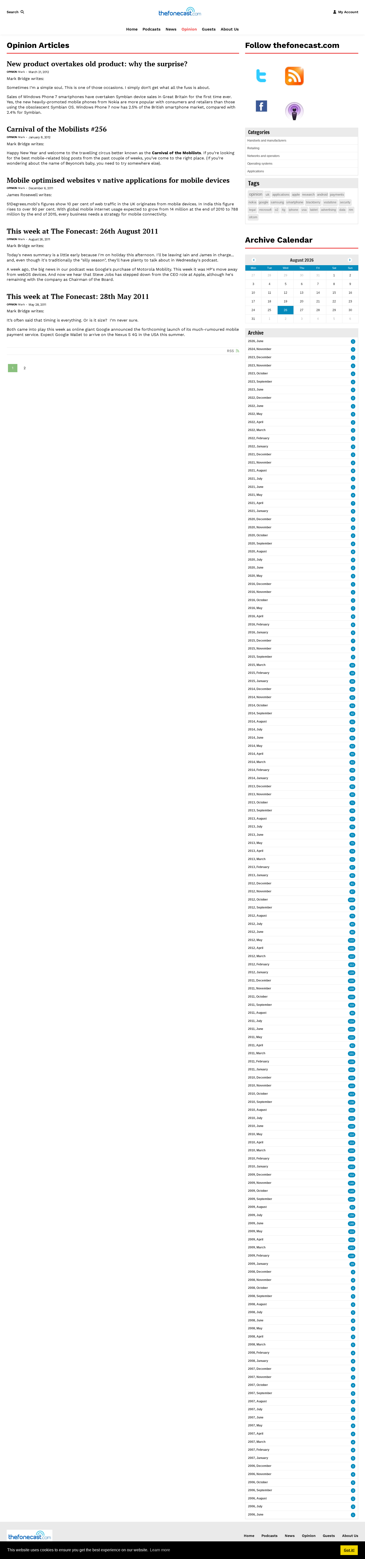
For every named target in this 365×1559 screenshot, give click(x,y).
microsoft (265, 210)
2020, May (255, 576)
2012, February (258, 964)
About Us (230, 29)
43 (352, 729)
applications (281, 194)
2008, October (258, 1288)
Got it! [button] (349, 1550)
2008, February (258, 1352)
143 (351, 1166)
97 (352, 867)
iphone (293, 210)
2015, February (258, 673)
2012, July (255, 924)
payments (337, 194)
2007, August (257, 1401)
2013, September (260, 810)
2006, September (260, 1490)
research (308, 194)
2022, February (258, 438)
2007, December (259, 1369)
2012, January (258, 972)
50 (352, 738)
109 (351, 988)
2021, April (255, 503)
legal (252, 210)
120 (351, 1029)
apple (296, 194)
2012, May (255, 940)
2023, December (259, 357)
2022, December (259, 397)
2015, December (259, 640)
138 (351, 1061)
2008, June (255, 1320)
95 (352, 875)
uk (267, 194)
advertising (328, 210)
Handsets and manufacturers (266, 140)
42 (352, 713)
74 (352, 851)
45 (352, 697)
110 (352, 956)
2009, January (258, 1264)
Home (132, 29)
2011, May (255, 1037)
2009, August (257, 1207)
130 (351, 997)
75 (352, 827)
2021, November (259, 462)
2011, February (258, 1061)
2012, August (257, 915)
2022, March (256, 430)
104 (351, 1150)
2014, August (257, 721)
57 (352, 819)
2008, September (260, 1296)
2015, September (260, 656)
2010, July (255, 1118)
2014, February (258, 770)
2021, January (258, 511)
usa (304, 210)
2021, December (259, 454)
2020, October (258, 535)
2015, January (258, 681)
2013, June (255, 834)
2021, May (255, 495)
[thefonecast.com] (180, 12)
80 (352, 932)
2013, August (257, 818)
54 (352, 705)
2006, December (259, 1466)
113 (352, 964)
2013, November (259, 794)
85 (352, 778)
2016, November (259, 592)
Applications (255, 171)
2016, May (255, 608)
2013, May (255, 843)
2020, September (260, 543)
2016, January (258, 632)
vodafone (330, 202)
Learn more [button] (160, 1550)
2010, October (258, 1093)
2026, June (255, 341)
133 (351, 940)
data (342, 210)
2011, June (255, 1029)
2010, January (258, 1166)
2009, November (259, 1183)
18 (352, 673)
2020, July (255, 559)
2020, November (259, 527)
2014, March (256, 762)
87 (352, 891)
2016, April (255, 616)
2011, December (259, 980)
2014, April (255, 754)
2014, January (258, 778)
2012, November (259, 891)
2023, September (260, 381)
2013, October (258, 802)
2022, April (255, 422)
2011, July (255, 1021)
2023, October (258, 373)
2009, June (255, 1223)
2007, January (258, 1458)
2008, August (257, 1304)
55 (352, 754)
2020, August (257, 551)
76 (352, 810)
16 (352, 665)
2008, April (255, 1336)
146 (351, 1183)
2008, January (258, 1361)
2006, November (259, 1474)
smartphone (294, 202)
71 (352, 802)
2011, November (259, 988)
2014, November (259, 697)
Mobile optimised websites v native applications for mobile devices (118, 180)
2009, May (255, 1231)
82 (352, 1045)
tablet (314, 210)
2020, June (255, 567)
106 (351, 980)
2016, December (259, 584)
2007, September (260, 1393)
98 (352, 907)
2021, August (257, 470)
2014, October (258, 705)
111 (352, 1110)
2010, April (255, 1142)
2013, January (258, 875)
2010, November (259, 1085)
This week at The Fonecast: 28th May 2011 (78, 296)
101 (351, 1053)
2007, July (255, 1409)
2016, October (258, 600)
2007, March (256, 1442)
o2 (276, 210)
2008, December (259, 1271)
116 (352, 1069)
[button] (16, 12)
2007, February (258, 1449)
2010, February (258, 1158)
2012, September (260, 907)
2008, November (259, 1280)
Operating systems (259, 163)
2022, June (255, 406)
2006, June (255, 1514)
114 (352, 1134)
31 (352, 722)
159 (351, 1215)
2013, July (255, 826)
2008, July (255, 1312)
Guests (209, 29)
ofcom (253, 217)
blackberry (313, 202)
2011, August (257, 1013)
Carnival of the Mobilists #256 (57, 129)
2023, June (255, 389)
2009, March (256, 1247)
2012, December (259, 883)
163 (351, 1247)
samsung (277, 202)
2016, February (258, 624)
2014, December (259, 689)
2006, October (258, 1482)
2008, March (256, 1344)
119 (352, 1005)
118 (352, 1078)
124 (351, 1021)
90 (352, 1013)
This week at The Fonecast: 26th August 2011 (82, 231)
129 (351, 972)
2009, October (258, 1191)
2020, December (259, 519)
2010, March (256, 1150)
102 (351, 900)
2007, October (258, 1385)
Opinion (189, 29)
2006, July (255, 1506)
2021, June (255, 487)
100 (351, 948)
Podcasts (152, 29)
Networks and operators (263, 156)
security (345, 202)
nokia (252, 202)
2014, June (255, 737)
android (322, 194)
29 (352, 1264)
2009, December (259, 1174)
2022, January (258, 446)
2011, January (258, 1069)
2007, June (255, 1417)
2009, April (255, 1239)
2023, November (259, 365)
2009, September (260, 1199)
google (263, 202)
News (171, 29)
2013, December (259, 786)
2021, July (255, 478)
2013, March (256, 859)
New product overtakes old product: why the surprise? (97, 64)
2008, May (255, 1328)
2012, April (255, 948)
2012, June (255, 932)
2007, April (255, 1433)
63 (352, 762)
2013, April (255, 851)
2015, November (259, 648)
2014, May (255, 746)
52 (352, 746)
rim (351, 210)
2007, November (259, 1377)
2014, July (255, 729)
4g (283, 210)
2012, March (256, 956)
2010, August (257, 1110)
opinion (255, 194)
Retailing (253, 148)
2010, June (255, 1126)
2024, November (259, 349)
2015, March (256, 665)
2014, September (260, 713)
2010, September (260, 1102)
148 (351, 1199)
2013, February (258, 867)
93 (352, 1207)
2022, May (255, 414)
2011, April (255, 1045)
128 (351, 1126)
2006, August (257, 1498)
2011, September (260, 1005)
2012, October (258, 899)
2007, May (255, 1425)
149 (351, 1191)
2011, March (256, 1053)
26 (352, 681)
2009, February (258, 1255)
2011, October (258, 996)
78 (352, 770)
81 (352, 883)
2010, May (255, 1134)
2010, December (259, 1077)
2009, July (255, 1215)
